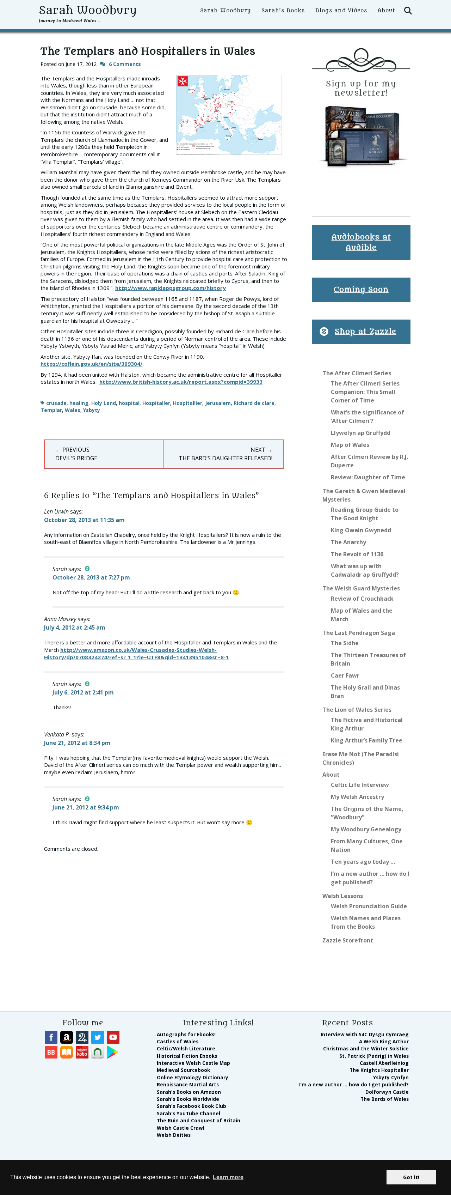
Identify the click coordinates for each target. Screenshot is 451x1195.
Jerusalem (218, 403)
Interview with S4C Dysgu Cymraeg (365, 1034)
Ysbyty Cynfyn (391, 1077)
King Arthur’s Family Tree (366, 740)
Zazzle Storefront (347, 940)
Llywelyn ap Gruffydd (360, 433)
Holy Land (103, 403)
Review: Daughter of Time (368, 477)
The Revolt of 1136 (357, 554)
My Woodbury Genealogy (366, 829)
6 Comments (125, 64)
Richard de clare (254, 403)
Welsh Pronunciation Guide (369, 906)
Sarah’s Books (283, 11)
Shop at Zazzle (365, 331)
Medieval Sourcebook (183, 1070)
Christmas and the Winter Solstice (366, 1048)
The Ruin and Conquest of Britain (198, 1120)
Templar (51, 410)
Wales (72, 410)
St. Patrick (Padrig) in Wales (374, 1056)
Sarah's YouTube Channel (188, 1113)
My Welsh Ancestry (357, 797)
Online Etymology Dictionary (192, 1077)
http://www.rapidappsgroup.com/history (170, 287)
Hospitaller (156, 403)
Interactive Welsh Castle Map (193, 1063)
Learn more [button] (228, 1177)
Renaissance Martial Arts (188, 1084)
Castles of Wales (177, 1041)
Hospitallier (187, 403)
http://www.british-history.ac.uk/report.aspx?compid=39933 (180, 381)
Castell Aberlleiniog (384, 1063)
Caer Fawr (345, 675)
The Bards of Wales (384, 1099)
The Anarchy (348, 542)
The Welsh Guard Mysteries (361, 588)
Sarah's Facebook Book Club (191, 1106)
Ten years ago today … (363, 862)
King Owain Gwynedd (361, 530)
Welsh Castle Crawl (180, 1127)
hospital (129, 403)
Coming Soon (361, 289)
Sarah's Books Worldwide (188, 1099)
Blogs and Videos (341, 11)
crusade (56, 403)
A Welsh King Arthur (384, 1041)
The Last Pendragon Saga (358, 633)
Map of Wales (350, 445)
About (386, 11)
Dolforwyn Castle (387, 1091)
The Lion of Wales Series (356, 710)
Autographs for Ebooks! (186, 1034)
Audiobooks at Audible (361, 242)
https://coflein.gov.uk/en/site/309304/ (91, 363)
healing (78, 403)
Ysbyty (91, 410)
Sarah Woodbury (88, 10)
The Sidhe (345, 643)
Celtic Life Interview (360, 785)
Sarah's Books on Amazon (189, 1091)
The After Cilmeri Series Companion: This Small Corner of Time (365, 392)
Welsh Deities (174, 1135)
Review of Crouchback (362, 598)
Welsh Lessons (342, 896)
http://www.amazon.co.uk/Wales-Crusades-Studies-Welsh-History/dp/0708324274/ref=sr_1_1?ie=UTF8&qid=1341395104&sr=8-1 (136, 653)
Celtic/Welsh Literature (186, 1048)
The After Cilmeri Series (356, 373)
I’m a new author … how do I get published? (354, 1084)
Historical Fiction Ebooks (187, 1056)
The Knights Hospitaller (379, 1070)
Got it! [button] (411, 1177)
